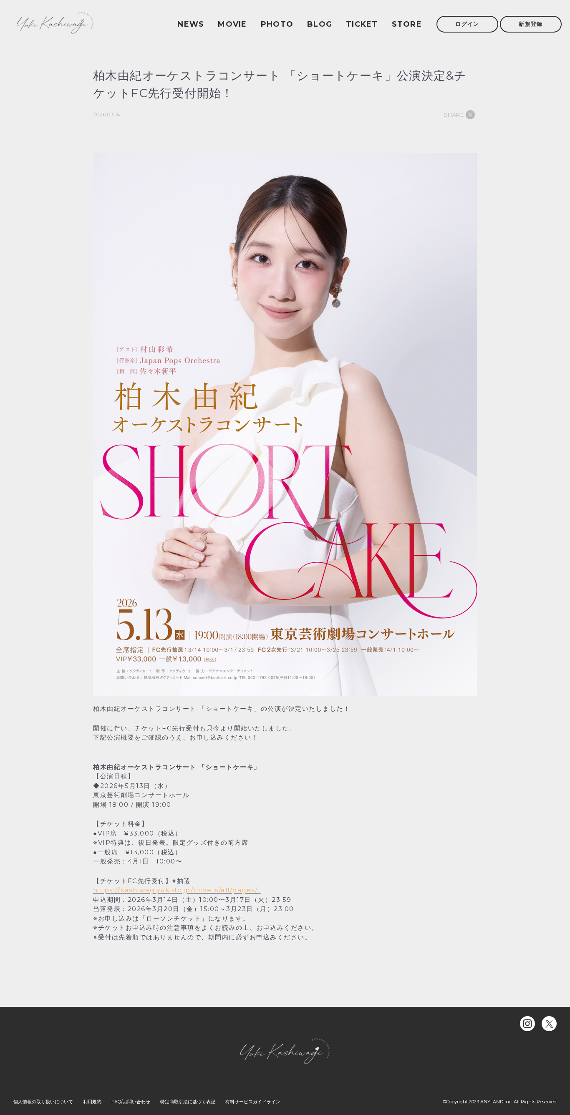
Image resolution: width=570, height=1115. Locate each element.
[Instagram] (527, 1023)
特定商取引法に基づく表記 (187, 1102)
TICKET (362, 24)
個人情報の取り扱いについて (43, 1102)
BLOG (319, 24)
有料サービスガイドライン (252, 1102)
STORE (407, 24)
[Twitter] (549, 1023)
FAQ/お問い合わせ (130, 1102)
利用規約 (92, 1102)
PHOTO (277, 24)
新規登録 (530, 23)
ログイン (467, 23)
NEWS (190, 24)
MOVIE (232, 24)
